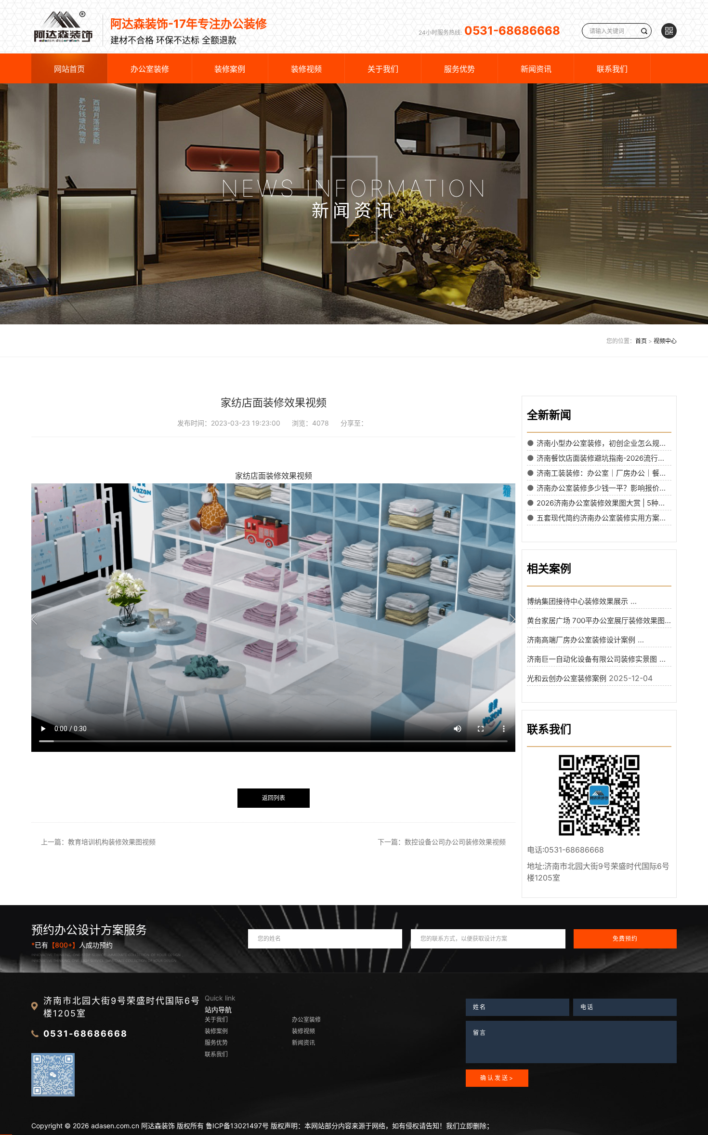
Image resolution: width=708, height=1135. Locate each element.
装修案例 (229, 69)
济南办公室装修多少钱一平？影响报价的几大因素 (616, 488)
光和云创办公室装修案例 (566, 678)
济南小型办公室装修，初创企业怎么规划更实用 (612, 443)
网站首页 (69, 69)
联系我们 (612, 69)
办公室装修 (150, 69)
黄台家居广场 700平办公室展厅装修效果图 (596, 620)
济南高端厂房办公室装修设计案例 (581, 639)
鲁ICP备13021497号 (237, 1126)
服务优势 (459, 69)
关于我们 (382, 69)
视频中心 (665, 341)
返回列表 (273, 797)
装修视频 (306, 69)
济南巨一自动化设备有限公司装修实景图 (592, 659)
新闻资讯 (536, 69)
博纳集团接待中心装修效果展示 (577, 601)
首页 (641, 341)
